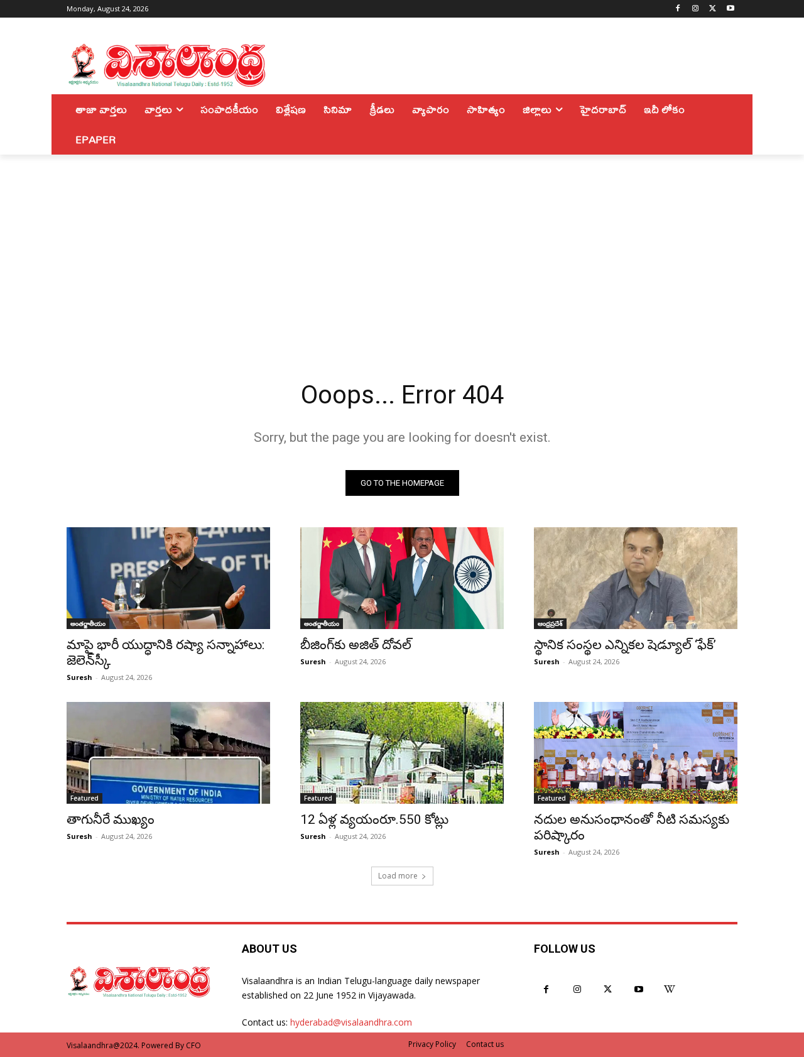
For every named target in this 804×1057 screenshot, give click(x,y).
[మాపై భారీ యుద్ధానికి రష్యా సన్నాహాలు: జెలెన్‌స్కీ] (168, 578)
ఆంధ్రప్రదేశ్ (550, 623)
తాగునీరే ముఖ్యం (111, 819)
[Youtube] (730, 9)
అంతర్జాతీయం (88, 623)
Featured (84, 798)
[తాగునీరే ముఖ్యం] (168, 753)
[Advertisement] (402, 249)
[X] (712, 9)
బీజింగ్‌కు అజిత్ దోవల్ (355, 644)
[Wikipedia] (670, 989)
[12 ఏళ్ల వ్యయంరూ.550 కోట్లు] (402, 753)
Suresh (79, 677)
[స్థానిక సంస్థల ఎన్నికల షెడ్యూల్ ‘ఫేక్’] (635, 578)
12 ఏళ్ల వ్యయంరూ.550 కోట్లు (374, 819)
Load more (398, 875)
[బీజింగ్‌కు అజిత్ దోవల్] (402, 578)
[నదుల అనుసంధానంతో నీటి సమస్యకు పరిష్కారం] (635, 753)
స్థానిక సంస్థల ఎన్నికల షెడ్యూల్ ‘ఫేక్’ (625, 644)
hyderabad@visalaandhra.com (351, 1022)
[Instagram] (695, 9)
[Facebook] (678, 9)
